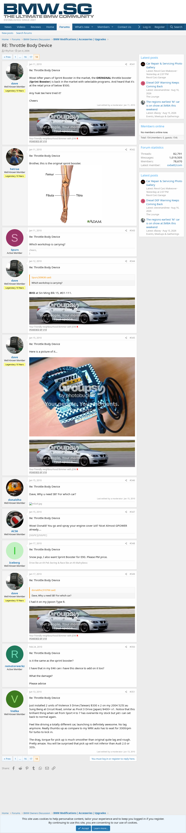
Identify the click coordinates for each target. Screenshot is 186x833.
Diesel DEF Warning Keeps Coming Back (162, 84)
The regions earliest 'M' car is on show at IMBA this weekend (163, 105)
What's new (82, 27)
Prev (8, 57)
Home (50, 27)
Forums (64, 27)
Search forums (24, 33)
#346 (132, 480)
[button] (92, 27)
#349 (132, 574)
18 (36, 57)
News (8, 27)
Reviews (36, 27)
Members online (152, 126)
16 (25, 57)
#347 (132, 511)
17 (31, 57)
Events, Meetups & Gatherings (162, 116)
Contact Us (124, 27)
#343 (132, 230)
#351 (132, 691)
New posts (7, 33)
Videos (21, 27)
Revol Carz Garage (156, 77)
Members (104, 27)
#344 (132, 261)
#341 (132, 64)
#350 (132, 646)
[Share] (126, 64)
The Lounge (152, 96)
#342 (132, 149)
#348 (132, 543)
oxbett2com (174, 165)
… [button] (20, 57)
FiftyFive (8, 50)
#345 (132, 337)
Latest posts (149, 57)
